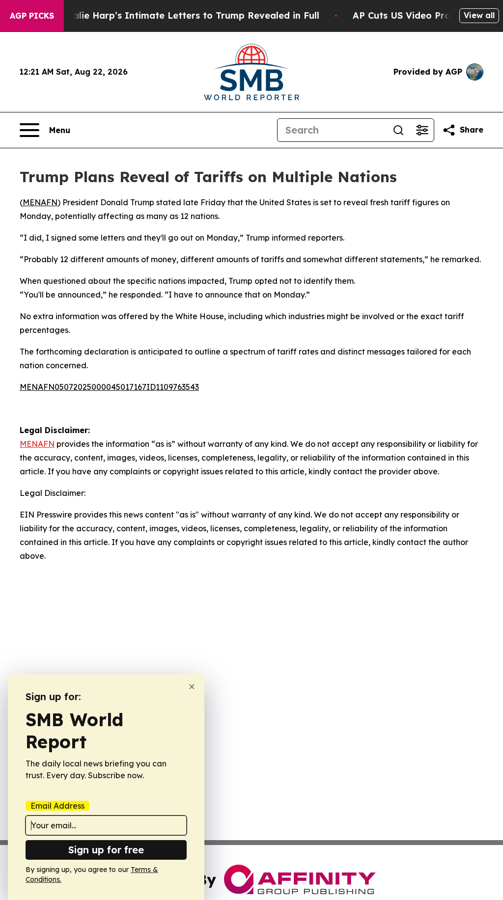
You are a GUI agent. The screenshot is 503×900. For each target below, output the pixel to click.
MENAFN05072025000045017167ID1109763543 (109, 387)
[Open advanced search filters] (422, 130)
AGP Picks (32, 16)
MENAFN (40, 202)
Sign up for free (106, 850)
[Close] (191, 686)
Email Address (57, 806)
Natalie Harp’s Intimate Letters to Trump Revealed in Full (187, 15)
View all (479, 15)
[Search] (398, 130)
